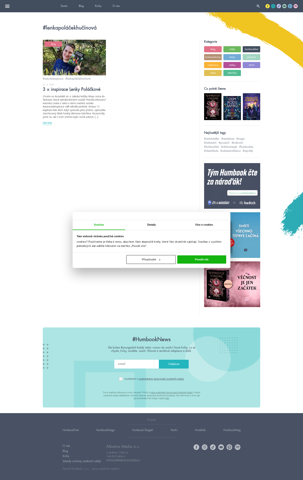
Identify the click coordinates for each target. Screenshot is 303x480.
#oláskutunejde (229, 147)
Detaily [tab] (151, 224)
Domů (64, 6)
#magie (240, 138)
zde (167, 398)
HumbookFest (71, 430)
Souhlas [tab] (99, 224)
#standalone (227, 138)
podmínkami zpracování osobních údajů (161, 378)
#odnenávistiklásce (230, 151)
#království (237, 143)
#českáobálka (211, 138)
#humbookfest (211, 147)
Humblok (200, 430)
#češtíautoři (210, 143)
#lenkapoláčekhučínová (77, 78)
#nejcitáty (248, 151)
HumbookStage (105, 430)
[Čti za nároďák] (232, 186)
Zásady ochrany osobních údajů (82, 461)
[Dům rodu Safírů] (232, 235)
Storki (174, 430)
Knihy (98, 6)
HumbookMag (232, 430)
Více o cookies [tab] (204, 224)
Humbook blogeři (142, 430)
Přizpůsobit (149, 259)
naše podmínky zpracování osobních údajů (171, 392)
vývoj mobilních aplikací (105, 469)
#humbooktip (246, 147)
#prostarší (224, 143)
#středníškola (211, 151)
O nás (116, 6)
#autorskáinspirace (53, 78)
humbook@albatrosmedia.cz (123, 460)
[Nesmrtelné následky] (232, 284)
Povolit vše (201, 259)
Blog (81, 6)
